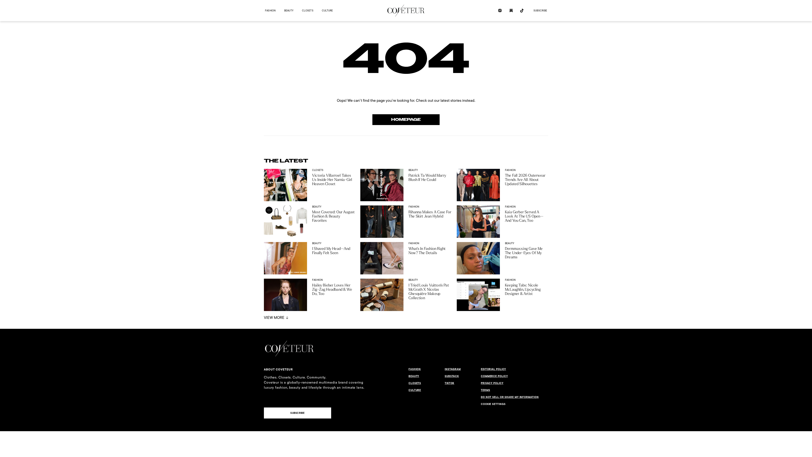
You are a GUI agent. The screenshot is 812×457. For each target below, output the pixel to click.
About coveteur (278, 369)
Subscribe (540, 10)
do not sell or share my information (510, 397)
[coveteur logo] (406, 10)
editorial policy (493, 369)
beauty (289, 10)
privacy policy (492, 383)
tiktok (449, 383)
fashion (270, 10)
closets (307, 10)
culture (327, 10)
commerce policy (494, 376)
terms (485, 390)
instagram (453, 369)
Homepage (406, 119)
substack (452, 376)
